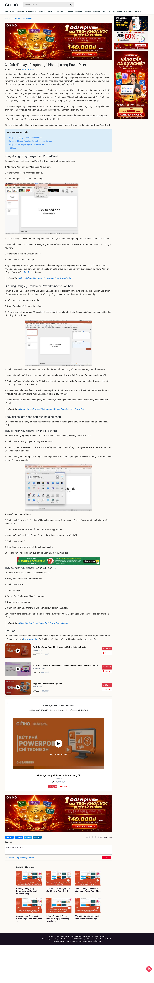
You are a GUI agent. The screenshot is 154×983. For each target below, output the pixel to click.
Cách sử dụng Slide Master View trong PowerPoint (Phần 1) (46, 278)
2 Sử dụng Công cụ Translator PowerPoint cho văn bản (30, 141)
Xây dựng (78, 11)
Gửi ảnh (11, 858)
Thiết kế (60, 11)
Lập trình (20, 11)
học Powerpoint (30, 639)
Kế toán (88, 11)
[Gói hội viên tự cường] (132, 85)
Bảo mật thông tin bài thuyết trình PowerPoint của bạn (43, 623)
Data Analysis (31, 11)
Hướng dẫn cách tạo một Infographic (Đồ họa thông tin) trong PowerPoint (52, 409)
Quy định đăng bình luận (25, 858)
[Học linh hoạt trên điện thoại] (132, 32)
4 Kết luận (12, 148)
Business (96, 11)
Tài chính (69, 11)
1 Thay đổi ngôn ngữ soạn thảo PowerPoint (25, 138)
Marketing (106, 11)
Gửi (106, 858)
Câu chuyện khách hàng (133, 11)
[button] (109, 133)
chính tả (25, 272)
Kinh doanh (117, 11)
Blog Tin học (10, 11)
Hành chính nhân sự (46, 11)
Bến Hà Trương (28, 69)
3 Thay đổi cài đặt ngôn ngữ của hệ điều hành (26, 145)
